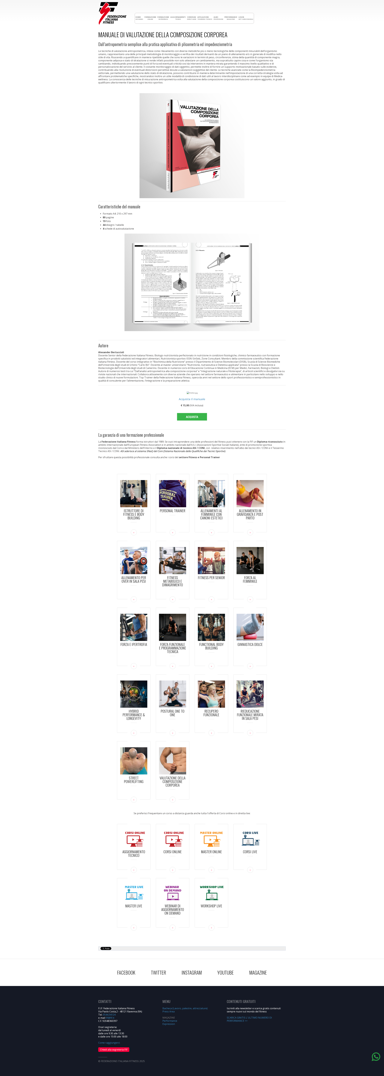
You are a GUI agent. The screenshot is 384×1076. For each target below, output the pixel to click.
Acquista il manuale (192, 399)
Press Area (168, 1011)
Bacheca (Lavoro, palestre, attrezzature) (185, 1008)
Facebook (126, 972)
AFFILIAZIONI (204, 18)
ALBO (218, 18)
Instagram (192, 972)
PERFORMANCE (230, 18)
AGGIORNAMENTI (178, 18)
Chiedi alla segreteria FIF (114, 1049)
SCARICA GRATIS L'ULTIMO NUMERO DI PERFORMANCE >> (249, 1019)
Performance (169, 1020)
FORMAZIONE (150, 18)
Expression (168, 1024)
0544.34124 (109, 1014)
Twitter (158, 972)
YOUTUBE (225, 972)
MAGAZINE (258, 972)
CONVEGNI (191, 18)
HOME (139, 18)
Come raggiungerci (109, 1042)
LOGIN (245, 18)
